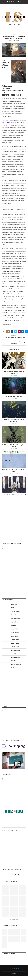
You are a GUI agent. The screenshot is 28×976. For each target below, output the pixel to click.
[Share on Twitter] (15, 331)
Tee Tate (13, 668)
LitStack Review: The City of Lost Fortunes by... (14, 420)
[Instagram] (9, 1)
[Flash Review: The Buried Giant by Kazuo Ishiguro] (14, 434)
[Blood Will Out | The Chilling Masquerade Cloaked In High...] (17, 939)
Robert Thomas (15, 657)
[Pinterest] (11, 1)
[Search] (26, 6)
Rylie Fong (14, 661)
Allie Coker (14, 604)
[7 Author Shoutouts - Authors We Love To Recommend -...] (11, 932)
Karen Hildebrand (16, 629)
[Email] (18, 1)
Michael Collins (15, 650)
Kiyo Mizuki (14, 636)
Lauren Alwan (15, 639)
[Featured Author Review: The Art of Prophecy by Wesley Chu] (14, 360)
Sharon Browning (16, 40)
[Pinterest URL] (5, 890)
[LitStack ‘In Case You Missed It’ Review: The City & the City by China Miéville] (14, 459)
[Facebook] (7, 1)
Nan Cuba (14, 654)
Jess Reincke (14, 622)
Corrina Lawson (15, 611)
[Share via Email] (26, 331)
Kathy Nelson (15, 632)
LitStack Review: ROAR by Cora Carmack (14, 495)
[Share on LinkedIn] (22, 331)
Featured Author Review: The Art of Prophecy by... (14, 372)
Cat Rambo (14, 608)
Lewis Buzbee (15, 643)
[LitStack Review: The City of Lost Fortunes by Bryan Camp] (14, 409)
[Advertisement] (14, 524)
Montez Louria (15, 646)
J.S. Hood (13, 625)
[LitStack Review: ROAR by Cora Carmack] (14, 484)
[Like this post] (8, 331)
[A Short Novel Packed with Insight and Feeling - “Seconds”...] (11, 939)
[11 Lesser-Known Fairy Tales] (14, 385)
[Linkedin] (13, 1)
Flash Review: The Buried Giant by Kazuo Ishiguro (14, 445)
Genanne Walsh (15, 618)
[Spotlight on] (4, 932)
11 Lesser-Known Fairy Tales (14, 396)
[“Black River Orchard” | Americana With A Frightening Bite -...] (23, 939)
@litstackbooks (14, 919)
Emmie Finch (15, 615)
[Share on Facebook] (12, 331)
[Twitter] (16, 2)
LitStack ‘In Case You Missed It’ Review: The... (14, 470)
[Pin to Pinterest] (19, 331)
